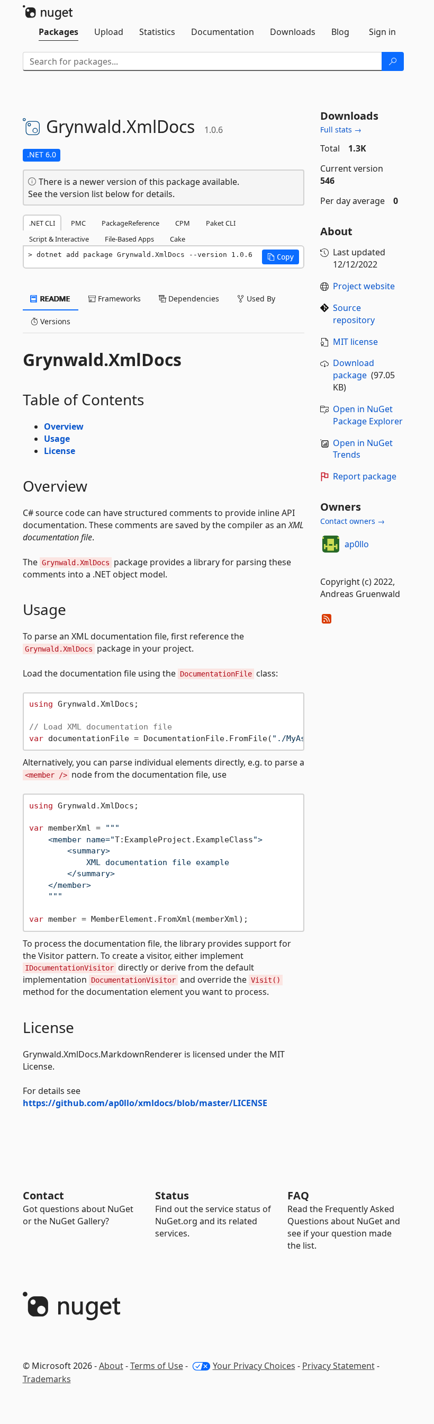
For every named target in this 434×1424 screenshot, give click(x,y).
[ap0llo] (330, 544)
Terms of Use (156, 1366)
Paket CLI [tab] (221, 223)
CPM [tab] (182, 223)
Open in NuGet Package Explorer (368, 415)
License (59, 451)
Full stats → (340, 129)
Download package (353, 369)
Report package (364, 476)
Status (172, 1195)
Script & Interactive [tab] (59, 239)
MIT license (355, 342)
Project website (364, 286)
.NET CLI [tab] (42, 223)
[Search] (393, 61)
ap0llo (357, 544)
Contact (43, 1195)
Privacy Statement (338, 1366)
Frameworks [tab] (118, 298)
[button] (280, 257)
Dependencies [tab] (192, 298)
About (111, 1366)
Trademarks (47, 1379)
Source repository (354, 314)
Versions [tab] (54, 321)
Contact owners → (352, 521)
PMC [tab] (78, 223)
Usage (57, 438)
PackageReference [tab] (130, 223)
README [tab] (54, 298)
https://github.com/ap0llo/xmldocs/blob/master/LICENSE (145, 1103)
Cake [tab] (177, 239)
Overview (64, 426)
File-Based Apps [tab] (129, 239)
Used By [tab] (260, 298)
